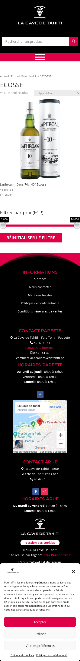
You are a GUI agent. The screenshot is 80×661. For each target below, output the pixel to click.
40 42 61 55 (42, 479)
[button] (73, 571)
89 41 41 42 (41, 353)
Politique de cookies (22, 655)
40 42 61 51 (42, 343)
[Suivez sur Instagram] (44, 491)
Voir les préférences (40, 645)
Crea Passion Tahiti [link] (57, 555)
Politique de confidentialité (51, 655)
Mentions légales (40, 295)
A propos (40, 279)
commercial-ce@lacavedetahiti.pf (40, 358)
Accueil (4, 76)
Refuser (40, 634)
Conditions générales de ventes (40, 311)
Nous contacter (40, 287)
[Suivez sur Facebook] (40, 394)
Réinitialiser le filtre (30, 238)
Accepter (40, 622)
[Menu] (40, 57)
